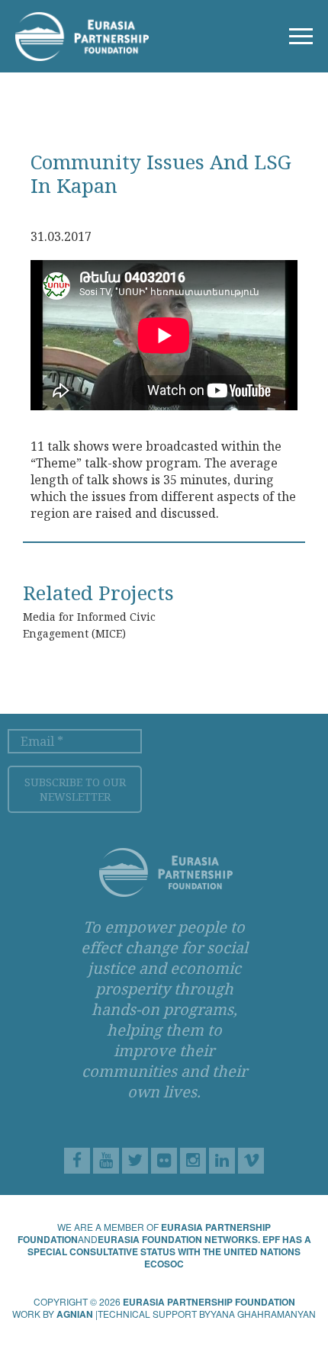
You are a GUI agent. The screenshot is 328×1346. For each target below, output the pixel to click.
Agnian (74, 1314)
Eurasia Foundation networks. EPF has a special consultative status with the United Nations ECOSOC (169, 1251)
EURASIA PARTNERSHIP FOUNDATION (209, 1302)
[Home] (82, 33)
